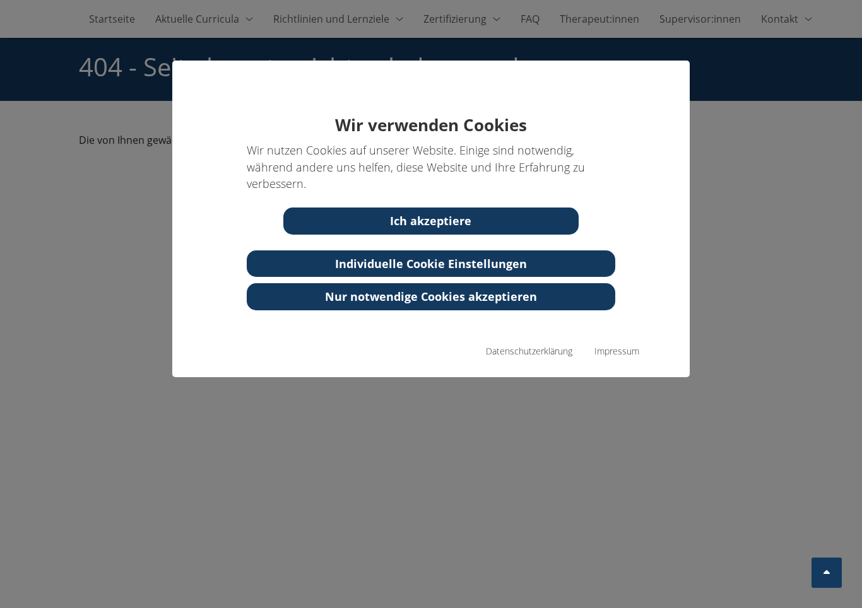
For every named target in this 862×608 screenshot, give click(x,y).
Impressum (616, 351)
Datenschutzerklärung (529, 351)
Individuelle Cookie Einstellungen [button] (431, 263)
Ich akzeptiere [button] (430, 220)
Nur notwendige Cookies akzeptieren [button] (431, 296)
